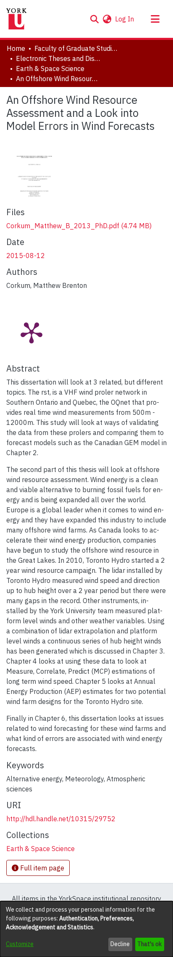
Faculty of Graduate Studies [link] (76, 48)
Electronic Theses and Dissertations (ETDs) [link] (58, 58)
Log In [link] (125, 19)
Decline (120, 944)
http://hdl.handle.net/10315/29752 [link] (60, 819)
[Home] (16, 18)
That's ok (149, 944)
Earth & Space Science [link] (50, 68)
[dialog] (86, 929)
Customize (20, 944)
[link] (79, 225)
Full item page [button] (41, 868)
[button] (94, 19)
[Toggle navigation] (155, 19)
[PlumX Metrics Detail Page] (31, 332)
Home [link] (16, 48)
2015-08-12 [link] (25, 255)
